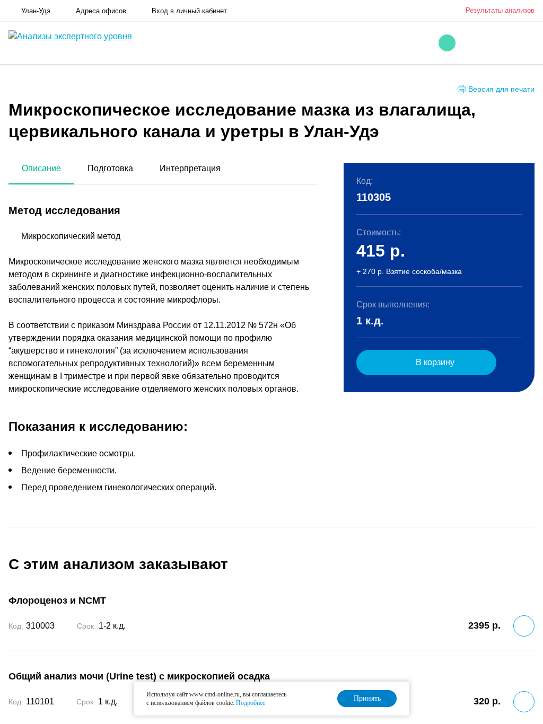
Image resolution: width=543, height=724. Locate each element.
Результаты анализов (500, 10)
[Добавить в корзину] (524, 626)
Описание (41, 168)
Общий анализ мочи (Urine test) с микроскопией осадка (139, 676)
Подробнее (250, 703)
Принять (367, 698)
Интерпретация (190, 168)
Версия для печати (501, 89)
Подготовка (110, 168)
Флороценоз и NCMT (57, 600)
